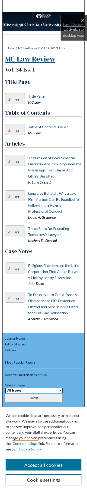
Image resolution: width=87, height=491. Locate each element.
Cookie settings (25, 443)
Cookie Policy (30, 449)
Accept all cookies (43, 465)
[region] (43, 449)
